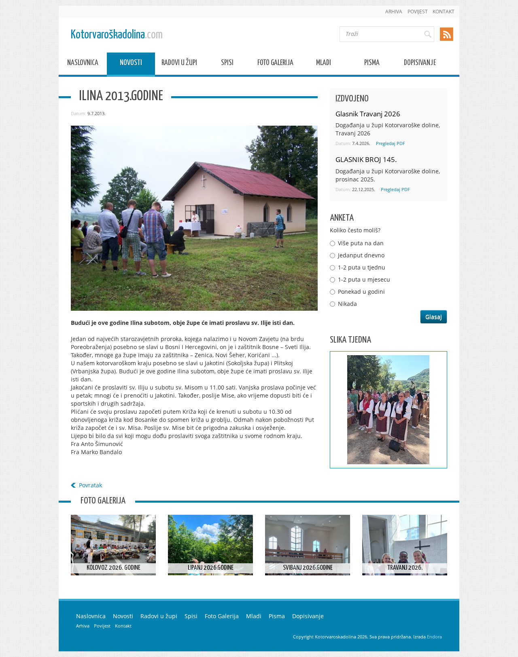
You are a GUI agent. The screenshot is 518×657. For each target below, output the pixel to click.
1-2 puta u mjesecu (364, 279)
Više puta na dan (361, 243)
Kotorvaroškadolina (117, 35)
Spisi (227, 64)
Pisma (372, 64)
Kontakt (443, 11)
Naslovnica (82, 64)
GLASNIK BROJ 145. (366, 159)
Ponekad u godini (361, 291)
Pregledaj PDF (390, 143)
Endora (434, 637)
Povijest (418, 11)
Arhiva (393, 11)
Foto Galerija (275, 64)
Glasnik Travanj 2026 (367, 113)
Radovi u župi (179, 64)
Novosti (131, 64)
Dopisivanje (420, 64)
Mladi (323, 64)
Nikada (347, 303)
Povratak (90, 485)
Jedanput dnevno (361, 255)
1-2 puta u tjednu (361, 267)
